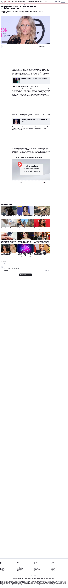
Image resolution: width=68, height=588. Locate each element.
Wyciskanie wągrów (37, 569)
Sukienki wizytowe (20, 570)
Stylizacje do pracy (20, 569)
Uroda (46, 1)
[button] (59, 1)
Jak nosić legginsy (20, 568)
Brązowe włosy (36, 568)
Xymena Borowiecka (10, 45)
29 (46, 270)
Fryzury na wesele (53, 563)
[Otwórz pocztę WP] (56, 2)
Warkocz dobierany (54, 567)
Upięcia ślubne (53, 568)
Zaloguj (63, 1)
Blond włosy (2, 568)
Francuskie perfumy (3, 563)
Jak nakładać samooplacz (4, 570)
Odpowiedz (6, 270)
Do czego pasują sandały (21, 567)
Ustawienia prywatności (49, 578)
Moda (41, 1)
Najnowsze (14, 1)
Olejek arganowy (2, 567)
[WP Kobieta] (8, 2)
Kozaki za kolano (19, 563)
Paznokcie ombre (2, 569)
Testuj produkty (21, 1)
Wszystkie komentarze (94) (25, 274)
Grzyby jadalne (53, 570)
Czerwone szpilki (36, 567)
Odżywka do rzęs (36, 563)
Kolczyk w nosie (36, 570)
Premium (37, 1)
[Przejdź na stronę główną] (2, 2)
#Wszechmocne (31, 1)
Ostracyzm (52, 569)
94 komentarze (42, 46)
